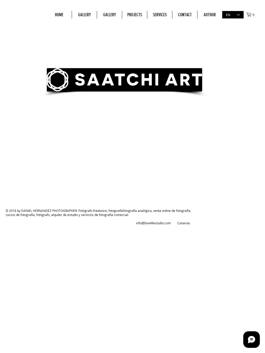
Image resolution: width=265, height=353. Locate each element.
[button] (252, 15)
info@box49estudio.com (153, 223)
